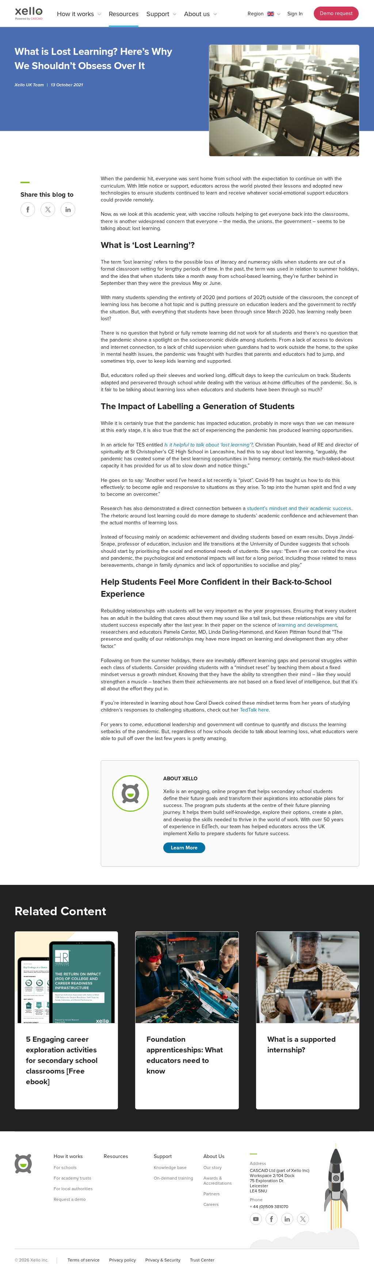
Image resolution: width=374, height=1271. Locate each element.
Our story (212, 1167)
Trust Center (202, 1260)
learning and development (307, 625)
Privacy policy (122, 1260)
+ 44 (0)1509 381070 (269, 1206)
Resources (123, 14)
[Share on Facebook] (27, 209)
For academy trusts (72, 1178)
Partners (211, 1193)
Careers (211, 1204)
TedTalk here (254, 710)
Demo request (336, 13)
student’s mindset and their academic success (299, 508)
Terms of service (84, 1260)
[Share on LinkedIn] (68, 209)
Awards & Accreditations (217, 1181)
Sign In (295, 14)
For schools (65, 1167)
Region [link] (256, 14)
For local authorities (73, 1188)
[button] (264, 14)
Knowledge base (170, 1167)
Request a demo (70, 1199)
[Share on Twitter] (48, 209)
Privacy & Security (162, 1260)
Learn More (184, 848)
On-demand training (173, 1178)
